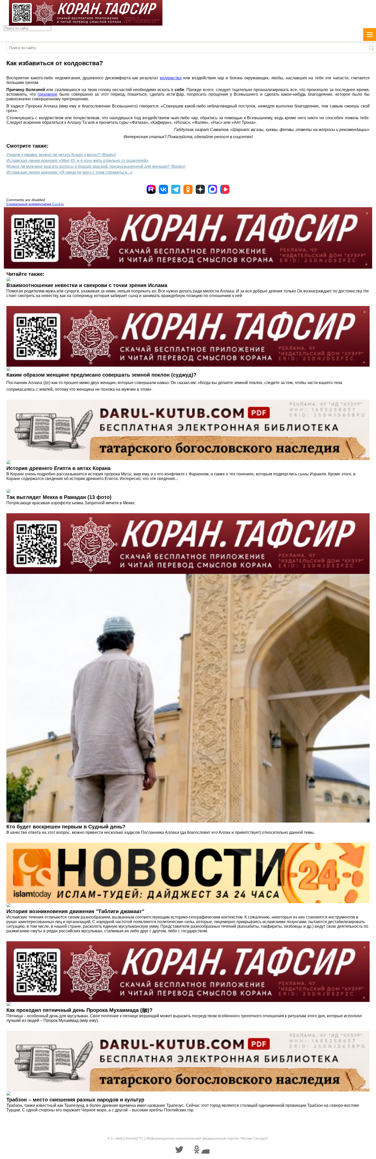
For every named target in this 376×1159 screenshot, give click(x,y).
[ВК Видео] (224, 189)
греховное (47, 94)
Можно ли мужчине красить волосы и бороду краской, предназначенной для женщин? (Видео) (95, 166)
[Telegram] (175, 189)
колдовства (171, 78)
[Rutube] (151, 189)
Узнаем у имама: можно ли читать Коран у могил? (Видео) (61, 154)
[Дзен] (200, 189)
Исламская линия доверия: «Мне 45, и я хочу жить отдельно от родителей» (77, 160)
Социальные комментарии (35, 204)
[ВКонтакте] (163, 189)
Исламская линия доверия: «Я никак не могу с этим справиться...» (69, 172)
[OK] (188, 189)
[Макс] (212, 189)
